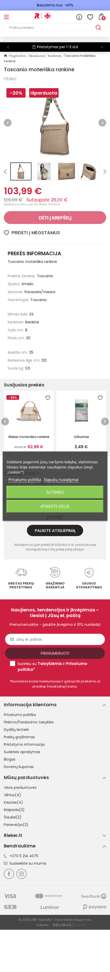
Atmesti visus (55, 506)
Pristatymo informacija (24, 744)
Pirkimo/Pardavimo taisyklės (29, 722)
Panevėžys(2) (16, 824)
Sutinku (55, 492)
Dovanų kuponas (19, 766)
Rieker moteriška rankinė (28, 436)
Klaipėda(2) (14, 809)
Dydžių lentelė (16, 729)
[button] (101, 47)
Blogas (9, 759)
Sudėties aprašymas (22, 751)
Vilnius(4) (12, 794)
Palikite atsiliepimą (55, 531)
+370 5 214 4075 (23, 855)
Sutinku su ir (52, 666)
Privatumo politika (20, 714)
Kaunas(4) (13, 802)
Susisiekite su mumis (27, 863)
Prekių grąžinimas (19, 737)
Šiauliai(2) (12, 817)
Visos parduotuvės (20, 787)
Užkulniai (81, 436)
